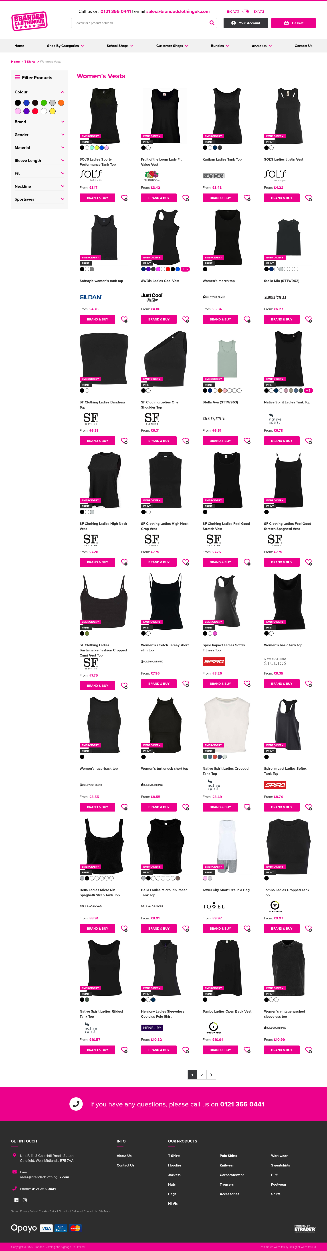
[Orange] (61, 103)
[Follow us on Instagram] (25, 1200)
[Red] (35, 111)
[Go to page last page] (211, 1075)
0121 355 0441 (116, 11)
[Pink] (18, 111)
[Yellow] (52, 111)
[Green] (44, 103)
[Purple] (26, 111)
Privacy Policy (28, 1211)
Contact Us (126, 1165)
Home (15, 61)
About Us (124, 1155)
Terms (14, 1211)
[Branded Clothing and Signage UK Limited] (38, 23)
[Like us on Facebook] (16, 1200)
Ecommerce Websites (272, 1247)
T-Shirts (29, 61)
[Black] (18, 103)
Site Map (104, 1211)
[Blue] (26, 103)
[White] (44, 111)
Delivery (77, 1211)
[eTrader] (305, 1228)
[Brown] (35, 103)
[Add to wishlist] (124, 197)
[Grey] (52, 103)
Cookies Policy (48, 1211)
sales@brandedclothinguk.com (178, 11)
